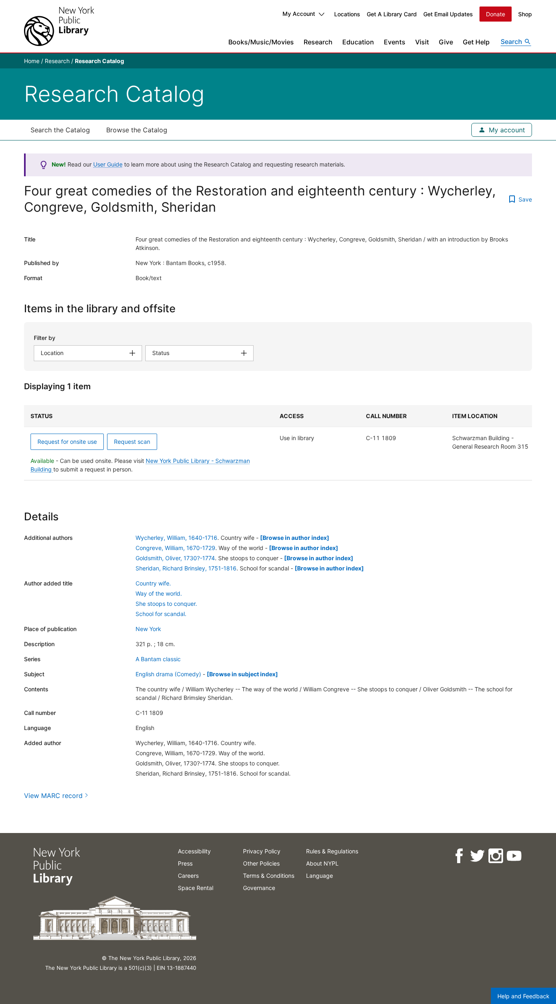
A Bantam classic (158, 658)
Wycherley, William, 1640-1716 (176, 537)
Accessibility (194, 851)
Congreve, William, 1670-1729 (175, 547)
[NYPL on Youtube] (513, 856)
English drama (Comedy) (168, 674)
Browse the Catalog (136, 130)
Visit (422, 42)
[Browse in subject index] (242, 674)
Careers (188, 875)
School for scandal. (161, 613)
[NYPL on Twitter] (477, 856)
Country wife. (153, 583)
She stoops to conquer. (166, 603)
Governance (259, 887)
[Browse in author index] (294, 537)
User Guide (108, 164)
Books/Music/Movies (261, 42)
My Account (298, 13)
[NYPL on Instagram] (495, 856)
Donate (495, 14)
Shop (525, 14)
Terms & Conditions (268, 875)
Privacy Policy (261, 851)
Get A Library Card (392, 14)
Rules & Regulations (332, 851)
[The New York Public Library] (59, 26)
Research (318, 42)
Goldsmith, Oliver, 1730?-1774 (175, 558)
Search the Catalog (60, 130)
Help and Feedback (523, 996)
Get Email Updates (448, 14)
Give (446, 42)
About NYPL (322, 863)
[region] (278, 443)
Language (319, 875)
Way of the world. (159, 593)
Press (185, 863)
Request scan (132, 441)
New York (148, 628)
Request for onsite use (67, 441)
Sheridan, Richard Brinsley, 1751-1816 (186, 568)
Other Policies (261, 863)
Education (358, 42)
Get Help (476, 42)
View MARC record (53, 795)
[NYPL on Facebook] (458, 856)
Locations (347, 14)
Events (394, 42)
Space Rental (195, 887)
